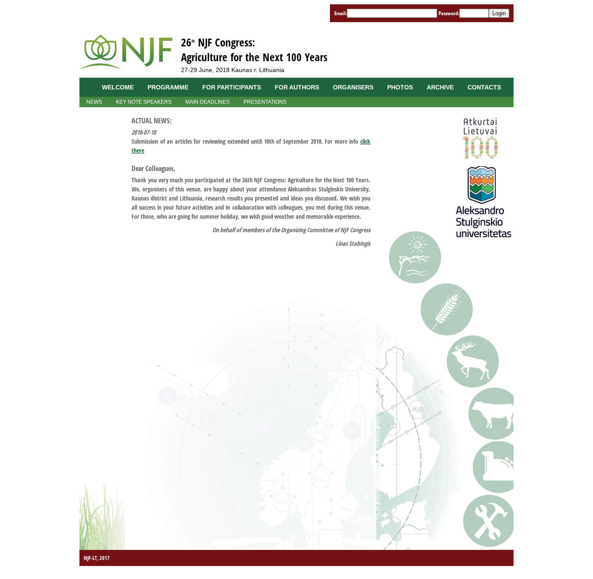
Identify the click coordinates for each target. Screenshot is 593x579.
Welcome (118, 87)
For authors (297, 87)
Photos (400, 87)
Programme (168, 87)
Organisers (353, 87)
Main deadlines (207, 102)
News (94, 102)
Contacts (484, 87)
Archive (440, 87)
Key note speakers (143, 102)
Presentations (265, 102)
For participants (231, 87)
